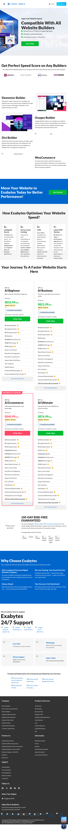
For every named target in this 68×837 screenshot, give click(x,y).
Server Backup (39, 720)
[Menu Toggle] (4, 4)
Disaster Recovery (40, 725)
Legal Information (40, 752)
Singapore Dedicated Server (42, 717)
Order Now (17, 319)
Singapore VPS (39, 714)
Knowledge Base (6, 772)
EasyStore (4, 755)
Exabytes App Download (8, 717)
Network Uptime (6, 775)
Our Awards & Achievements (10, 709)
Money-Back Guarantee (41, 749)
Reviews (37, 746)
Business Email (39, 711)
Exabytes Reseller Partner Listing (11, 749)
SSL (36, 731)
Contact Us (5, 778)
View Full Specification (17, 378)
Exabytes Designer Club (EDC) (10, 752)
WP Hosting (38, 709)
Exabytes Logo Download (9, 714)
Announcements (6, 770)
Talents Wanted (6, 711)
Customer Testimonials (8, 728)
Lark (36, 723)
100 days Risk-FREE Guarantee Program (46, 524)
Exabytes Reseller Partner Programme (12, 746)
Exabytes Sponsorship (8, 741)
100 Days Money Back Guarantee (48, 383)
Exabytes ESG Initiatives (8, 725)
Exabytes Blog (5, 767)
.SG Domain (38, 706)
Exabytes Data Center (8, 720)
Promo (37, 743)
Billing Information (40, 741)
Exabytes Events (6, 723)
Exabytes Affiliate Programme (10, 743)
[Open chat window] (64, 826)
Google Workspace (40, 728)
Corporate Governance (41, 755)
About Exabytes (6, 706)
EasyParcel (5, 757)
